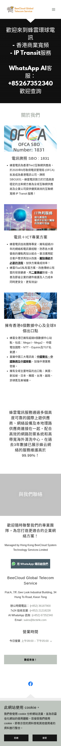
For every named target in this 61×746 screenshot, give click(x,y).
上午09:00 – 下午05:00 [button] (35, 640)
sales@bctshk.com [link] (35, 620)
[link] (22, 9)
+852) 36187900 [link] (41, 605)
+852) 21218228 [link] (41, 610)
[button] (53, 9)
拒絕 (16, 738)
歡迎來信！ (30, 659)
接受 (45, 738)
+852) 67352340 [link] (43, 615)
